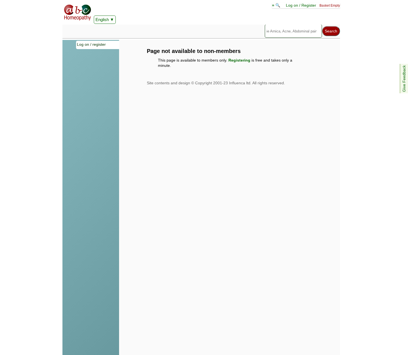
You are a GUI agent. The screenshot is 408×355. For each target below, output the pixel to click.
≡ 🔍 (276, 5)
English (102, 19)
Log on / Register (301, 5)
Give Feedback (404, 78)
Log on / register (91, 44)
